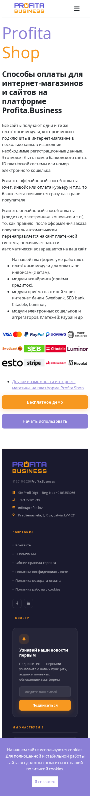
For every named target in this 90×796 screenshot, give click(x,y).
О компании (26, 554)
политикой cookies (44, 769)
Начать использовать (45, 421)
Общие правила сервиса (36, 562)
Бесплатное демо (45, 402)
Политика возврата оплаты (38, 580)
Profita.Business (43, 481)
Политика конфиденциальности (42, 571)
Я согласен (45, 781)
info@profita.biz (30, 507)
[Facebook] (17, 603)
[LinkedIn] (28, 603)
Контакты (24, 545)
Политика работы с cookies (38, 589)
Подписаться (45, 705)
